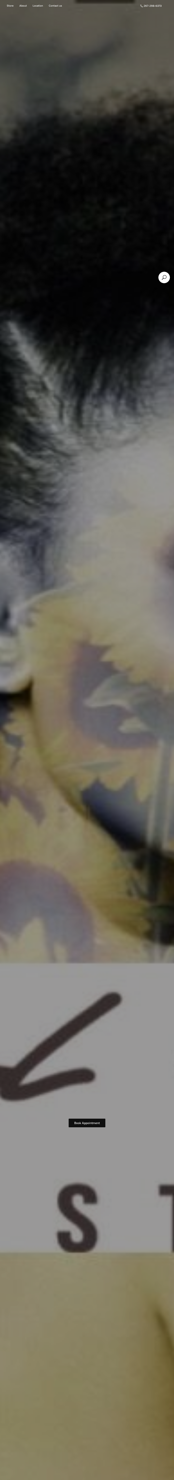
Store (10, 5)
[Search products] (164, 277)
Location (38, 5)
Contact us (55, 5)
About (23, 5)
